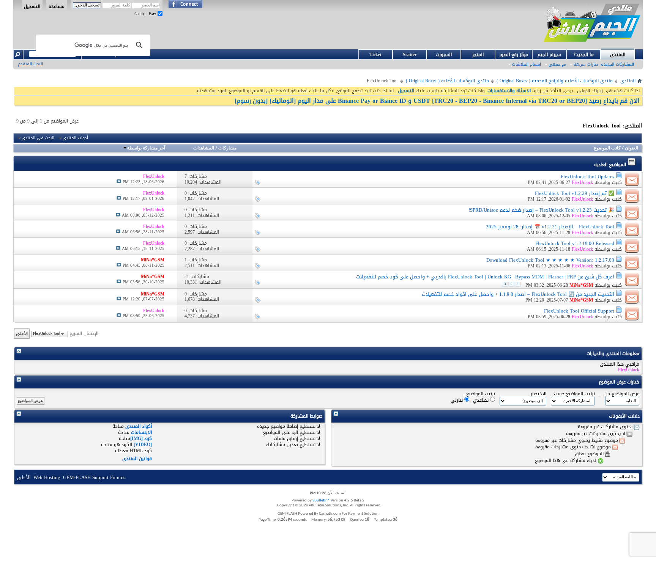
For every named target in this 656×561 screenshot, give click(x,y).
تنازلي (457, 400)
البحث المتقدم (30, 64)
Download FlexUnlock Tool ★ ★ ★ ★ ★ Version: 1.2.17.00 (550, 260)
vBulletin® (321, 500)
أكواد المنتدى (138, 426)
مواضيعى (557, 64)
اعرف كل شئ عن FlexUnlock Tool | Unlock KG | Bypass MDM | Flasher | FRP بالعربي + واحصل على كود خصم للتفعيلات (485, 276)
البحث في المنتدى (38, 138)
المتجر (478, 54)
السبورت (444, 54)
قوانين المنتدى (137, 458)
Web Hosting (46, 477)
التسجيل (32, 6)
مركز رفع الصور (513, 54)
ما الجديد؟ (584, 54)
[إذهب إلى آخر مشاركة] (119, 182)
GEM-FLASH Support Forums (94, 477)
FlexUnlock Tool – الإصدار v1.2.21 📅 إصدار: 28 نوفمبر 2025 (550, 226)
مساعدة (57, 6)
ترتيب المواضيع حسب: (574, 394)
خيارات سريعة (586, 64)
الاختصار (538, 394)
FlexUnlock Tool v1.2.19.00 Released (574, 243)
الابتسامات (141, 432)
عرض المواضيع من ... (619, 394)
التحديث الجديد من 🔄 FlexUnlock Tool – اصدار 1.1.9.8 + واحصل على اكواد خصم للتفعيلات (518, 294)
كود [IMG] (141, 438)
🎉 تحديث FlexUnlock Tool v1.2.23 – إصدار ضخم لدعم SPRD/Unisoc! (541, 210)
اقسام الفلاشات (526, 64)
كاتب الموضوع (607, 148)
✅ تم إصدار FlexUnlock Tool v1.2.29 (574, 193)
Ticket (375, 54)
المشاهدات (203, 148)
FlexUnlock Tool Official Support (579, 311)
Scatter (409, 54)
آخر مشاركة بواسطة (146, 148)
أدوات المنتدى (75, 138)
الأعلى (22, 334)
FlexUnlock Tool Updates (587, 176)
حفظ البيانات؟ (146, 13)
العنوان (631, 148)
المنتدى (617, 54)
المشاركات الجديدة (617, 64)
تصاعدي (481, 400)
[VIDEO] (143, 444)
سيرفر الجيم (549, 54)
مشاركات (227, 148)
